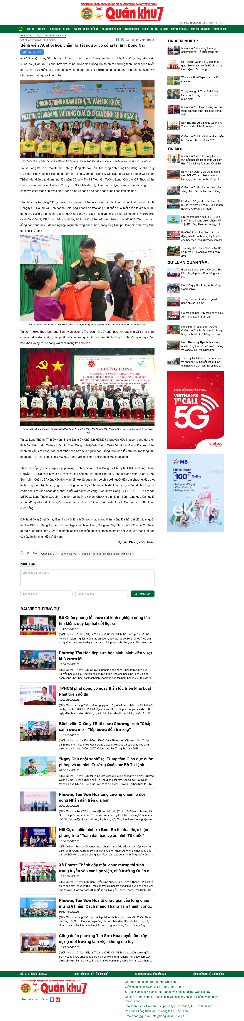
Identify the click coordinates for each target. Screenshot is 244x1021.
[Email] (133, 39)
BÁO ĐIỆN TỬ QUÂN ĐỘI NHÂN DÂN (150, 974)
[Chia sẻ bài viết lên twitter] (122, 39)
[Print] (127, 39)
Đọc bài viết (34, 52)
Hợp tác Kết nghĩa (179, 28)
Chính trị (42, 28)
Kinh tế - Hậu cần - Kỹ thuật (155, 28)
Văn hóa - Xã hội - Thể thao (86, 28)
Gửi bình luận (142, 593)
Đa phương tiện (132, 28)
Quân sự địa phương (111, 28)
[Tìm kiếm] (221, 23)
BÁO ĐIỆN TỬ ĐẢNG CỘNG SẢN (33, 974)
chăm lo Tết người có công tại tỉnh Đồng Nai (106, 553)
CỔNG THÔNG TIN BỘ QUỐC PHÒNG (208, 974)
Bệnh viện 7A (68, 553)
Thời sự (30, 28)
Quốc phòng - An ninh (60, 28)
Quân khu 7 (47, 553)
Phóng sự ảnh (219, 28)
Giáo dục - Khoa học (200, 28)
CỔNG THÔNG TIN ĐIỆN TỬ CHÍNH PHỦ (91, 974)
